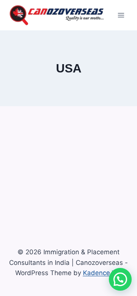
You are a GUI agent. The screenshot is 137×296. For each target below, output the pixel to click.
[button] (120, 279)
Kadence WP (102, 273)
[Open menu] (121, 15)
